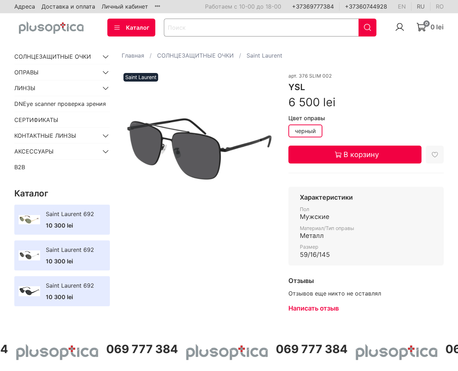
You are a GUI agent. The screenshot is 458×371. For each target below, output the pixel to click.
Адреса (24, 6)
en (402, 6)
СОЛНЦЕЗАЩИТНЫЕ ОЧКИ (195, 55)
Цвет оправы (306, 118)
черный (305, 131)
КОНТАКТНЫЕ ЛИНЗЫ (45, 135)
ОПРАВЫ (26, 72)
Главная (133, 55)
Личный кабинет (125, 6)
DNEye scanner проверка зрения (60, 103)
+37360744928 (366, 6)
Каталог (137, 27)
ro (440, 6)
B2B (19, 167)
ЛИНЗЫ (24, 88)
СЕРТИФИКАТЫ (36, 119)
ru (421, 6)
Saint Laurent (264, 55)
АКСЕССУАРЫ (34, 151)
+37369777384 (313, 6)
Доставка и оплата (68, 6)
